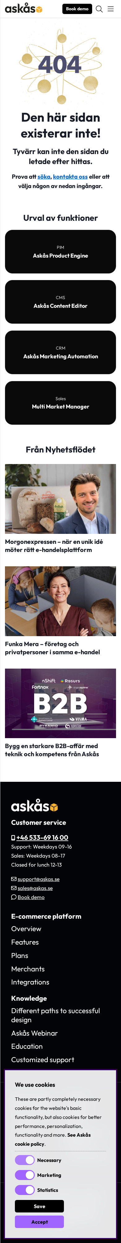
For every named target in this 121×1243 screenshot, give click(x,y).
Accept (39, 1222)
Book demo (77, 9)
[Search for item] (99, 9)
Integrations (30, 981)
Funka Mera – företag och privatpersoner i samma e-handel (52, 648)
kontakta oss (70, 176)
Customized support (42, 1059)
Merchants (28, 968)
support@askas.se (39, 879)
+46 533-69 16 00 (42, 837)
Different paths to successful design (55, 1015)
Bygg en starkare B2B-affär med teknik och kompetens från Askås (52, 750)
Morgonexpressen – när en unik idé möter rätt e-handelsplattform (54, 546)
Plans (19, 955)
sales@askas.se (35, 888)
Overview (26, 928)
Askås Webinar (34, 1032)
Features (25, 941)
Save (39, 1206)
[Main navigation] (110, 9)
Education (27, 1046)
